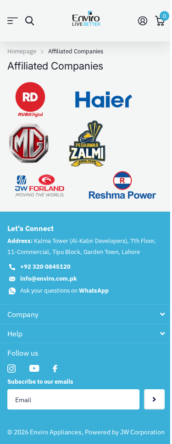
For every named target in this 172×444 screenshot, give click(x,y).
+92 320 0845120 (45, 267)
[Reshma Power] (122, 184)
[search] (29, 21)
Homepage (21, 51)
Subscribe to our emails (40, 382)
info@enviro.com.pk (48, 279)
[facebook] (55, 368)
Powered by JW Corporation (125, 432)
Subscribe (154, 399)
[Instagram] (11, 368)
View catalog (12, 21)
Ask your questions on (64, 290)
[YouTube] (34, 368)
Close (86, 314)
